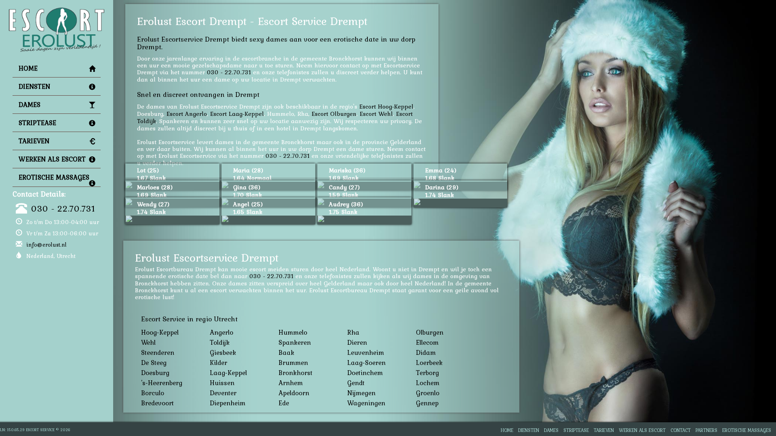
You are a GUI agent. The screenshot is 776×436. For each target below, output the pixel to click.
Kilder (218, 362)
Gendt (356, 383)
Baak (286, 352)
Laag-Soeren (366, 362)
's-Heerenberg (161, 383)
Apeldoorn (293, 393)
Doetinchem (365, 372)
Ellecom (427, 342)
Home (28, 68)
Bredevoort (157, 403)
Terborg (427, 372)
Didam (426, 352)
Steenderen (157, 352)
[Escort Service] (56, 10)
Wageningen (366, 403)
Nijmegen (361, 393)
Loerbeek (429, 362)
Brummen (293, 362)
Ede (283, 403)
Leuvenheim (365, 352)
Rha (353, 332)
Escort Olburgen (334, 113)
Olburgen (429, 332)
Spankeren (294, 342)
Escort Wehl (376, 113)
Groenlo (427, 393)
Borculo (152, 393)
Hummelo (292, 332)
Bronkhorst (295, 372)
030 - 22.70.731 (63, 208)
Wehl (148, 342)
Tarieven (34, 141)
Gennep (427, 403)
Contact (681, 430)
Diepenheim (227, 403)
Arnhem (290, 383)
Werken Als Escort (52, 159)
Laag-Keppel (228, 372)
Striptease (37, 123)
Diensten (34, 86)
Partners (706, 430)
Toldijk (220, 342)
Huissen (222, 383)
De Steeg (154, 362)
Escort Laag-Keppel (237, 113)
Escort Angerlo (187, 113)
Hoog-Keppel (160, 332)
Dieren (357, 342)
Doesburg (155, 372)
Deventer (223, 393)
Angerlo (221, 332)
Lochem (427, 383)
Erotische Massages (54, 177)
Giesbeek (223, 352)
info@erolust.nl (46, 245)
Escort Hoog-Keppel (386, 106)
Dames (29, 104)
